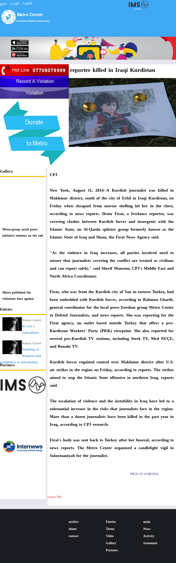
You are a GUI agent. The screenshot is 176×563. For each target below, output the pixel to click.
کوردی (14, 3)
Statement (150, 543)
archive (74, 522)
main (146, 522)
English (27, 3)
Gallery (6, 171)
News (146, 529)
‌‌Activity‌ (148, 536)
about (73, 529)
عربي (3, 3)
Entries (6, 309)
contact (74, 536)
